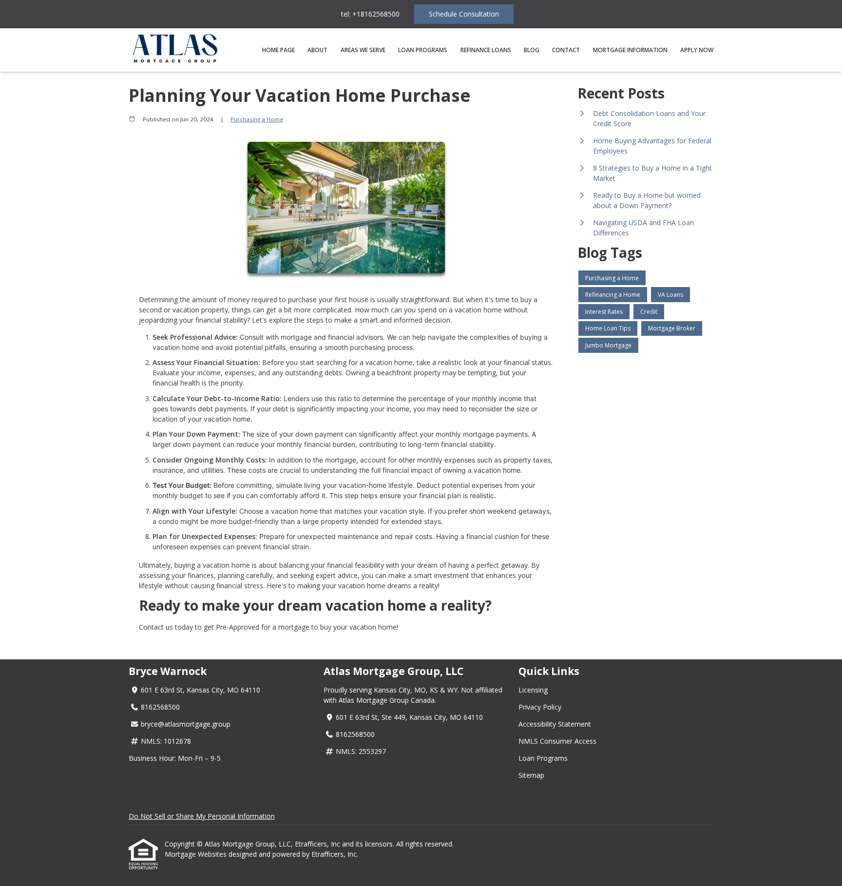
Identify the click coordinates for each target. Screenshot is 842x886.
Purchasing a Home (256, 119)
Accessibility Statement (554, 724)
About (317, 50)
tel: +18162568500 (370, 14)
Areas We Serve (363, 50)
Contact (566, 50)
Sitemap (531, 775)
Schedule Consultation (464, 14)
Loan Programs (422, 50)
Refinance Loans (485, 50)
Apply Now (696, 50)
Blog (531, 50)
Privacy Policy (539, 707)
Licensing (533, 689)
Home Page (278, 50)
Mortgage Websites (197, 854)
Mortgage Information (630, 50)
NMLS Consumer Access (557, 741)
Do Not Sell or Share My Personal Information (202, 816)
